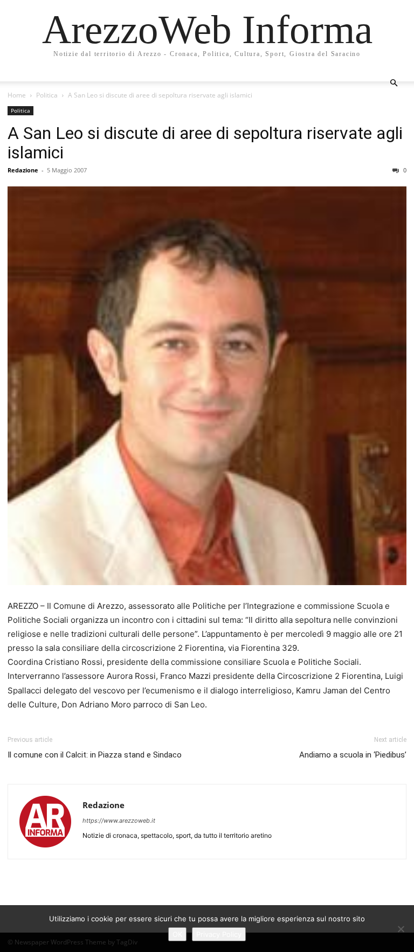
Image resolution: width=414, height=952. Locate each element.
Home (17, 95)
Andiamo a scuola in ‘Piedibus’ (352, 755)
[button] (393, 83)
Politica (47, 95)
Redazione (23, 170)
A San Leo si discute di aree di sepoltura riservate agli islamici (205, 143)
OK (177, 934)
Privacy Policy (219, 934)
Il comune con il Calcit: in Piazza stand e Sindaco (95, 755)
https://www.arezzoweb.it (118, 820)
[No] (400, 928)
